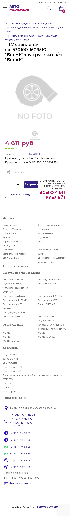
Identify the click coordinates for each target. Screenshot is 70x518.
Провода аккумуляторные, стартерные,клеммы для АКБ (52, 326)
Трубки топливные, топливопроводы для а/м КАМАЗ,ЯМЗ (15, 287)
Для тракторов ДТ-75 (48, 300)
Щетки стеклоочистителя (15, 266)
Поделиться (19, 172)
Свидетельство (10, 362)
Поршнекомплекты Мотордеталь (12, 243)
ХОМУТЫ (42, 253)
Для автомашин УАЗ (13, 324)
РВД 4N (6, 337)
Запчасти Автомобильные (51, 225)
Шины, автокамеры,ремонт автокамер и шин (51, 259)
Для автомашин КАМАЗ (14, 296)
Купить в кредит (22, 194)
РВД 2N (41, 332)
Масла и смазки (45, 233)
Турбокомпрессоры (48, 249)
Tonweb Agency (48, 506)
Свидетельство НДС (12, 367)
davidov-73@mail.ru (20, 483)
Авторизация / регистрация (53, 2)
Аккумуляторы (10, 225)
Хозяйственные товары (14, 253)
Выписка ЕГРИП (10, 358)
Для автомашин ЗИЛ (13, 279)
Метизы (6, 237)
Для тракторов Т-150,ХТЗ (15, 300)
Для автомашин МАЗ (13, 316)
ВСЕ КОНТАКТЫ (15, 426)
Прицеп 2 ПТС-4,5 (46, 304)
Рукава (41, 241)
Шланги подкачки (47, 283)
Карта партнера (11, 391)
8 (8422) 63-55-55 (21, 423)
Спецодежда (9, 249)
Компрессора (9, 233)
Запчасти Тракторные (14, 229)
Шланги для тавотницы (49, 279)
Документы (10, 347)
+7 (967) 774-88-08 (22, 415)
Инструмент (44, 229)
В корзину (31, 184)
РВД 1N (6, 332)
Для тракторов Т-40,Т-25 (50, 296)
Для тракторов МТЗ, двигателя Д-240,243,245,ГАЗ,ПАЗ (14, 308)
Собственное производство (21, 272)
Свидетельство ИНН (12, 371)
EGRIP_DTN (8, 379)
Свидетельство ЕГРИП (13, 354)
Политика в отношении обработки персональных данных (32, 375)
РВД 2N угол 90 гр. (12, 341)
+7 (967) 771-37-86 (22, 419)
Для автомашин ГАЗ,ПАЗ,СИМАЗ (46, 318)
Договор (7, 387)
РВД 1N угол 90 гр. (47, 337)
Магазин (8, 218)
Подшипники (44, 237)
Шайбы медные (11, 257)
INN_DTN (7, 383)
